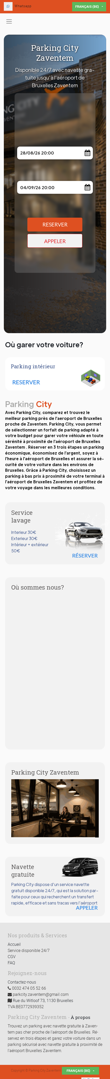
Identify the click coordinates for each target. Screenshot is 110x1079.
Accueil (14, 944)
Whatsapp (23, 6)
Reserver (55, 224)
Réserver (85, 555)
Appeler (55, 241)
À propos (80, 1017)
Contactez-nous (22, 982)
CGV (12, 956)
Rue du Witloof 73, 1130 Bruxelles (43, 1000)
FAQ (11, 963)
